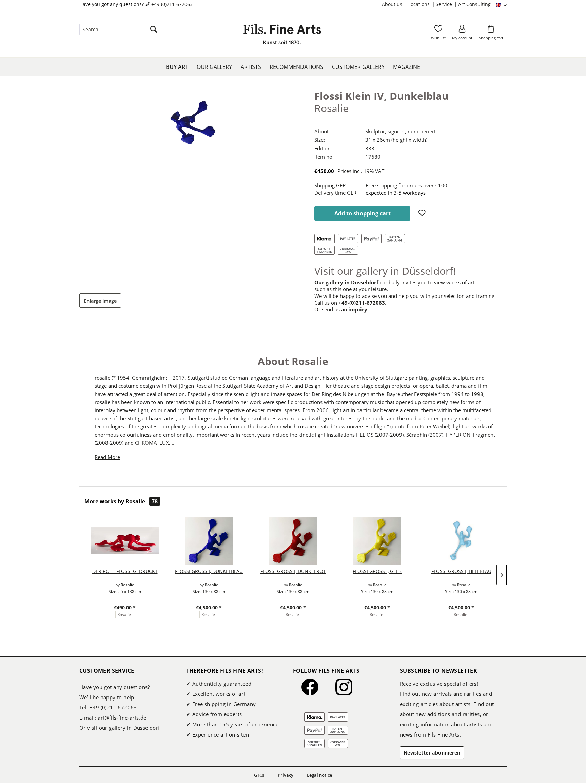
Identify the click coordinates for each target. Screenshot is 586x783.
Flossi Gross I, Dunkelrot (293, 571)
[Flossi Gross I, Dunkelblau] (209, 541)
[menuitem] (395, 4)
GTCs (259, 775)
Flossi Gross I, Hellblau (461, 571)
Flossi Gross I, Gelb (377, 571)
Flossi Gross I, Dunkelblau (209, 571)
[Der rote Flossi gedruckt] (125, 541)
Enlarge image (100, 301)
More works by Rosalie (121, 501)
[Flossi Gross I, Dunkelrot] (293, 541)
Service (444, 4)
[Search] (153, 29)
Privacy (285, 775)
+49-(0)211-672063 (172, 4)
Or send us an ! (341, 309)
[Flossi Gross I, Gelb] (377, 541)
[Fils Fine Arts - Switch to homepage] (282, 36)
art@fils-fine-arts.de (122, 717)
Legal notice (319, 775)
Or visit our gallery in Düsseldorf (119, 727)
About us (393, 4)
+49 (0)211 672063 (113, 707)
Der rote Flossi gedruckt (125, 571)
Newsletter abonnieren (432, 752)
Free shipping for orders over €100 (406, 185)
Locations (419, 4)
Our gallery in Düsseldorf (346, 282)
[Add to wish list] (422, 213)
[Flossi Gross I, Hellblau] (461, 541)
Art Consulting (474, 4)
